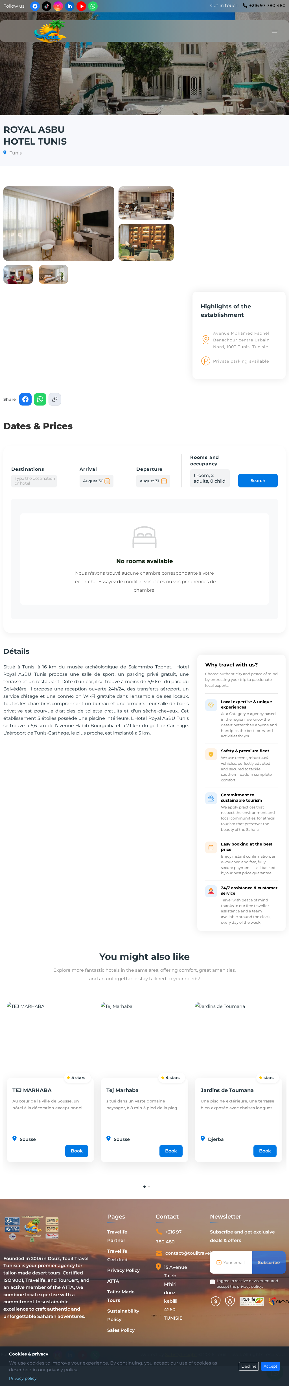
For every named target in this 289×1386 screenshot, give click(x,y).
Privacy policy (23, 1378)
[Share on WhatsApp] (40, 399)
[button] (58, 223)
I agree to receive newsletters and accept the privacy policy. (247, 1283)
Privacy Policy (123, 1270)
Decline (248, 1366)
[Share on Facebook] (25, 399)
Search (258, 480)
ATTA (113, 1281)
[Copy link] (55, 399)
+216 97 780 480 (267, 5)
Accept (270, 1366)
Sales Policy (121, 1330)
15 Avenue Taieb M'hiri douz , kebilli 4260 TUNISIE (175, 1293)
